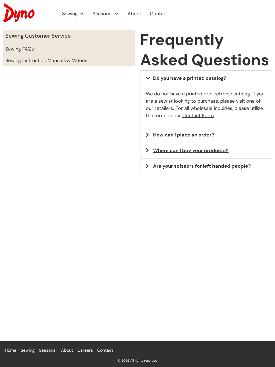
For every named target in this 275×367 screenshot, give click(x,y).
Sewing (70, 13)
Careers (85, 350)
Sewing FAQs (19, 49)
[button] (206, 78)
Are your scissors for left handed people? (202, 166)
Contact (159, 13)
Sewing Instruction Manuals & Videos (46, 60)
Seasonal (103, 13)
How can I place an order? (183, 135)
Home (10, 350)
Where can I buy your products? (191, 150)
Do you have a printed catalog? (189, 78)
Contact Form (198, 115)
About (134, 13)
